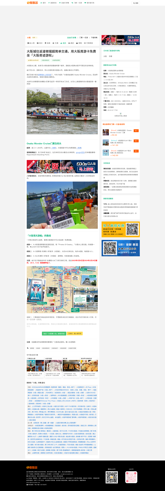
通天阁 (91, 414)
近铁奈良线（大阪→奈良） (40, 395)
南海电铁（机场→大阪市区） (86, 401)
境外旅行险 (90, 3)
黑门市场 (35, 412)
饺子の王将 (63, 431)
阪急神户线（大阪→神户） (44, 390)
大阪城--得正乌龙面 (38, 450)
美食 (48, 43)
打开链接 (111, 107)
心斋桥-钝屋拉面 (43, 436)
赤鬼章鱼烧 (62, 445)
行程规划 (89, 43)
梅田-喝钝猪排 (90, 439)
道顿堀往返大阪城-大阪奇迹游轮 (42, 428)
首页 (44, 3)
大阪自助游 (63, 348)
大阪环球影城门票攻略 (69, 417)
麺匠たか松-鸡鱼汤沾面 (57, 436)
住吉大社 (69, 409)
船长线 (64, 425)
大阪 (29, 37)
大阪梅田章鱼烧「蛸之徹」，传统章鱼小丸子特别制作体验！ (71, 374)
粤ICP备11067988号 (41, 484)
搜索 (136, 3)
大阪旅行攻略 (72, 348)
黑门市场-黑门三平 (51, 445)
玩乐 (64, 43)
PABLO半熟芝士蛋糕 (85, 447)
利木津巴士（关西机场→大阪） (56, 393)
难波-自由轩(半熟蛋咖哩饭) (84, 445)
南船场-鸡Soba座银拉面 (54, 442)
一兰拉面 (51, 434)
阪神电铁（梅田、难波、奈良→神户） (63, 387)
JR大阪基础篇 (62, 395)
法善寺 (88, 406)
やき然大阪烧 (72, 431)
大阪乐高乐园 (92, 417)
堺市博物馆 (51, 412)
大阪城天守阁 (83, 414)
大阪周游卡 (80, 387)
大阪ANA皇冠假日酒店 (71, 453)
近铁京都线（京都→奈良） (76, 395)
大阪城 (38, 348)
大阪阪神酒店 (84, 453)
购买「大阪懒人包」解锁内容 (54, 334)
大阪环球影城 (82, 417)
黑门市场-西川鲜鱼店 (38, 431)
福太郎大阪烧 (70, 436)
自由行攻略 (71, 37)
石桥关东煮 (80, 439)
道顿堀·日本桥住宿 (47, 453)
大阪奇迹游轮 (56, 60)
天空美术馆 (81, 406)
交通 (56, 43)
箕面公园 (75, 414)
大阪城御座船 (49, 425)
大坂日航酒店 (58, 453)
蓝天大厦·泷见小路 (71, 412)
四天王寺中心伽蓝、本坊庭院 (51, 417)
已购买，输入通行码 (74, 333)
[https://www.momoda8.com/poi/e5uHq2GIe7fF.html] (121, 255)
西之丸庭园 (51, 409)
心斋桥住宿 (35, 453)
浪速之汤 (83, 425)
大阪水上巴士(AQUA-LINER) (66, 401)
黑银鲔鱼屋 (81, 442)
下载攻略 (94, 37)
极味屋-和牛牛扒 (81, 436)
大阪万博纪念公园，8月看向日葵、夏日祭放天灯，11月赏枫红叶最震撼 (35, 374)
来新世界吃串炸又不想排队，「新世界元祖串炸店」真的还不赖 (89, 374)
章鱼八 (63, 447)
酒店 (72, 43)
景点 (40, 43)
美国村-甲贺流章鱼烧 (70, 442)
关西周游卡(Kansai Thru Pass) (45, 401)
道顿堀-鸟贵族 (50, 450)
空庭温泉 (58, 425)
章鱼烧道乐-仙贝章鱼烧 (52, 447)
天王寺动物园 (78, 409)
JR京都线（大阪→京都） (59, 398)
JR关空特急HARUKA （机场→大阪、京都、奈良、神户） (73, 390)
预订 (136, 130)
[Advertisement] (82, 20)
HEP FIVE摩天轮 (70, 406)
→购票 (53, 148)
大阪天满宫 (48, 358)
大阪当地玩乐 (45, 60)
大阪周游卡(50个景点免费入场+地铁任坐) (121, 141)
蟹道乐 (49, 431)
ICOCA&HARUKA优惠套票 (41, 387)
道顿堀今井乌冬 (68, 434)
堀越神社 (43, 409)
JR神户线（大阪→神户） (77, 398)
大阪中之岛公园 (47, 406)
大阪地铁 (33, 398)
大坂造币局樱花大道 (84, 412)
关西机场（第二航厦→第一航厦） (44, 423)
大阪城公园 (35, 409)
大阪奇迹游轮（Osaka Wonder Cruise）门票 (121, 131)
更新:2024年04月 (34, 60)
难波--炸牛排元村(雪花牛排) (66, 439)
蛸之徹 (65, 358)
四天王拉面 (31, 442)
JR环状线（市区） (44, 398)
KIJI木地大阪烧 (72, 447)
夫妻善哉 (55, 431)
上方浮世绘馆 (36, 406)
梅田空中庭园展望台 (64, 414)
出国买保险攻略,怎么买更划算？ (66, 423)
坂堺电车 (53, 395)
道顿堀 (32, 348)
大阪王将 (89, 450)
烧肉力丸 (58, 434)
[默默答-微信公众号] (112, 472)
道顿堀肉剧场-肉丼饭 (78, 450)
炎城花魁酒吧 (39, 425)
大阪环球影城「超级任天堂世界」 (45, 414)
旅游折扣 (53, 3)
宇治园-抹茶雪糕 (83, 431)
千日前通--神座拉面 (49, 439)
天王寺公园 (59, 412)
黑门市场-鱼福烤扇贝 (63, 450)
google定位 (80, 152)
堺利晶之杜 (42, 412)
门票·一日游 (77, 3)
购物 (80, 43)
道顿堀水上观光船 (44, 75)
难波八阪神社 (60, 409)
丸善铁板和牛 (40, 442)
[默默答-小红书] (131, 472)
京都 (110, 56)
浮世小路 (86, 409)
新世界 (38, 417)
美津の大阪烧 (42, 434)
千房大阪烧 (70, 445)
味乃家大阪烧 (39, 445)
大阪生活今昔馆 (58, 406)
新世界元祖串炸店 (86, 358)
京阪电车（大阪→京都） (44, 403)
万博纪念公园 (31, 358)
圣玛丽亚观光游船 (73, 425)
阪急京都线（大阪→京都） (76, 393)
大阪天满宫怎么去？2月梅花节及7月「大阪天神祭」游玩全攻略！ (53, 374)
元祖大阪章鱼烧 (79, 434)
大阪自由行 (55, 348)
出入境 (32, 43)
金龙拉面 (88, 434)
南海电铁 (31, 403)
